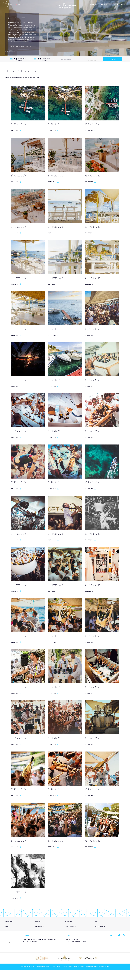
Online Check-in (96, 4)
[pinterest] (124, 935)
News (96, 921)
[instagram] (111, 935)
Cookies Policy (79, 966)
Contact (37, 921)
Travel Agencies (70, 926)
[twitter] (119, 935)
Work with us (39, 926)
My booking (111, 4)
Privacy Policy (67, 966)
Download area (100, 926)
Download (14, 130)
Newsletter (9, 921)
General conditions (27, 966)
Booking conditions (43, 966)
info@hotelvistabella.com (76, 942)
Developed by (97, 966)
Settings (11, 51)
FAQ (6, 926)
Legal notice (56, 966)
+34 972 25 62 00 (72, 939)
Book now (113, 59)
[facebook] (115, 935)
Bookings (123, 4)
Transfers (68, 921)
